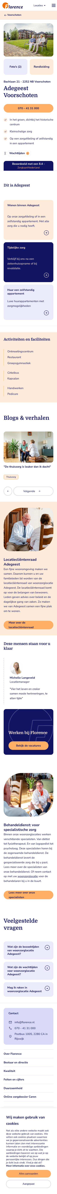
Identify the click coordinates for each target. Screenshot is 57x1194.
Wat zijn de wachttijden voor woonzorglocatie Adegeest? (22, 970)
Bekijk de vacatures (28, 745)
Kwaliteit (9, 1071)
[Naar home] (11, 5)
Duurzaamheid (13, 1088)
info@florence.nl (25, 1022)
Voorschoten (14, 15)
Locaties (38, 5)
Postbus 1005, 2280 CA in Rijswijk (31, 1036)
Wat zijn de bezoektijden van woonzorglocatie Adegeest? (23, 950)
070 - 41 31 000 (25, 1028)
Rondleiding (41, 67)
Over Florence (13, 1054)
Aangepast (28, 1184)
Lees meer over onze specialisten (22, 895)
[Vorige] (8, 491)
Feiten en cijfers (14, 1079)
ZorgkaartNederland (28, 167)
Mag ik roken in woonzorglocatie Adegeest (24, 989)
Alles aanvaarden (28, 1173)
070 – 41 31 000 (28, 108)
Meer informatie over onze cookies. (25, 1166)
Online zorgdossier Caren (20, 1097)
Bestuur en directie (16, 1062)
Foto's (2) (15, 67)
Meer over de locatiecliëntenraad (21, 625)
